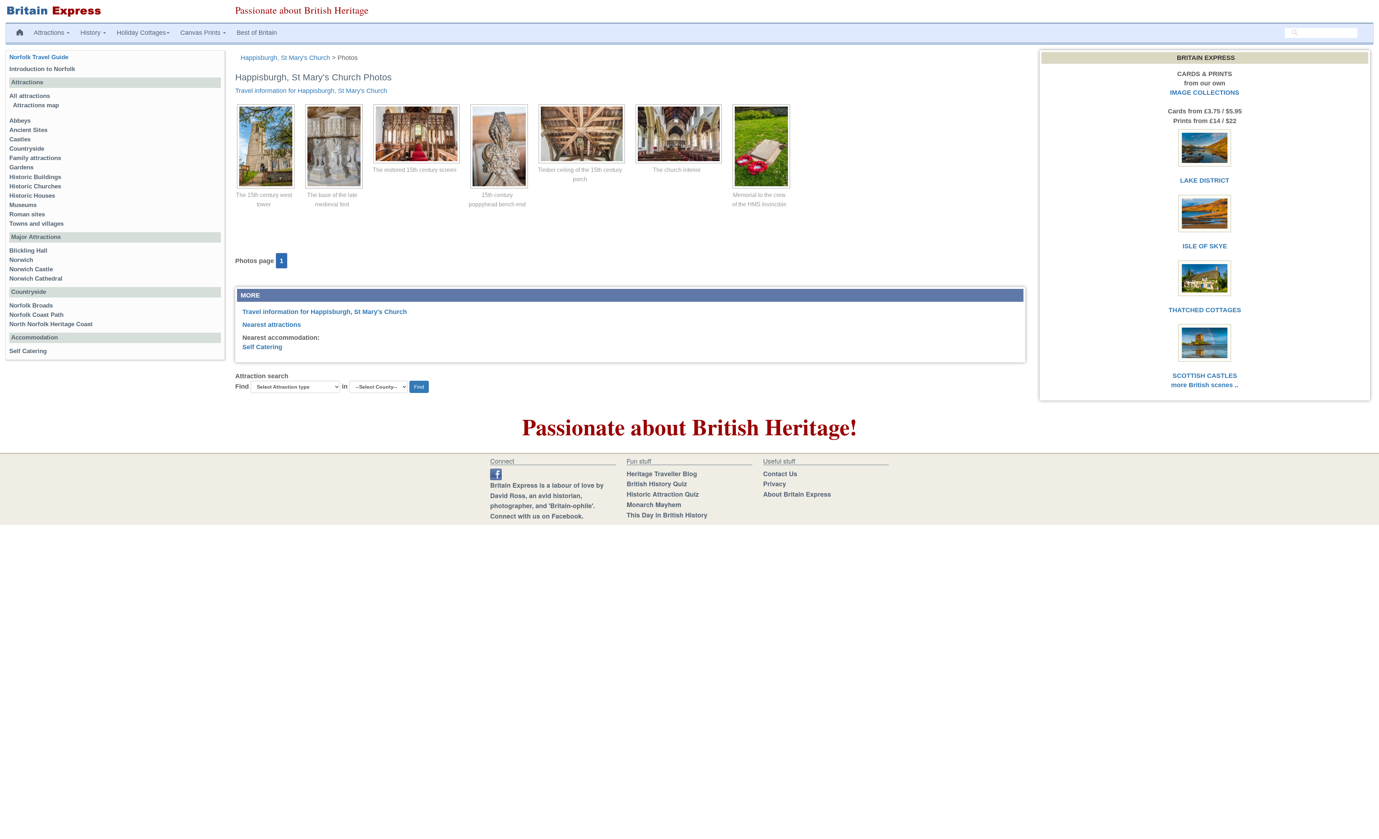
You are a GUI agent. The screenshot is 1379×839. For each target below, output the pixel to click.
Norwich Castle (31, 269)
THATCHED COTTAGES (1205, 310)
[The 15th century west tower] (264, 146)
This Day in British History (667, 515)
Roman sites (27, 214)
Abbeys (20, 120)
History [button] (91, 32)
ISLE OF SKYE (1205, 246)
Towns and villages (36, 223)
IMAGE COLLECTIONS (1204, 92)
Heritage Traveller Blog (662, 473)
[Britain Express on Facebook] (496, 473)
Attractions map (36, 105)
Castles (20, 139)
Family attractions (35, 158)
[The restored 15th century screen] (415, 133)
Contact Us (780, 473)
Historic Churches (35, 186)
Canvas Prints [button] (201, 32)
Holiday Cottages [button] (141, 32)
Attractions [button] (50, 32)
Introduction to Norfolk (42, 69)
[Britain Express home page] (114, 11)
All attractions (29, 96)
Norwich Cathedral (35, 278)
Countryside (26, 148)
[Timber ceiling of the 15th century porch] (580, 133)
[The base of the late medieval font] (332, 146)
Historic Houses (32, 195)
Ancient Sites (28, 130)
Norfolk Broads (31, 305)
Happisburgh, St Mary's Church (285, 57)
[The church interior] (677, 133)
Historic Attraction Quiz (663, 494)
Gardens (21, 167)
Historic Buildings (35, 177)
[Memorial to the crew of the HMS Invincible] (759, 146)
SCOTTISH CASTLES (1205, 375)
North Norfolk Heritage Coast (51, 324)
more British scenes (1202, 385)
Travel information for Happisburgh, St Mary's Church (311, 90)
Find (242, 386)
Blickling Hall (28, 250)
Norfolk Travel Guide (38, 57)
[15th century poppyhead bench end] (497, 146)
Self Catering (262, 347)
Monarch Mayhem (654, 504)
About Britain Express (797, 494)
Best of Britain (257, 32)
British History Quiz (657, 483)
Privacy (774, 483)
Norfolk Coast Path (36, 314)
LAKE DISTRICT (1204, 180)
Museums (23, 205)
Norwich (21, 260)
